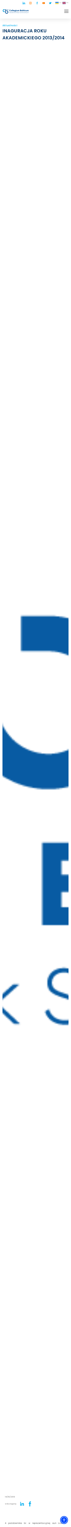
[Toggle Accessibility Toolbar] (64, 1520)
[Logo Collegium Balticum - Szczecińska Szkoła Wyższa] (15, 11)
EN (67, 3)
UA (60, 3)
